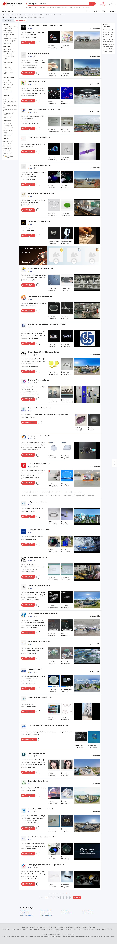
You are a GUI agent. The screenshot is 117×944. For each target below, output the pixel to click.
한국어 (75, 929)
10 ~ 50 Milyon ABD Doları (8, 114)
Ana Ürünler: (24, 32)
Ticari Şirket (8, 49)
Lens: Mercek (26, 492)
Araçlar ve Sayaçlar (10, 38)
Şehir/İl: (23, 37)
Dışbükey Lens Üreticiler (110, 30)
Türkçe (103, 929)
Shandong (7, 148)
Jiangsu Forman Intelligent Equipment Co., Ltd (43, 613)
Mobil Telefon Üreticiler (109, 39)
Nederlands (87, 929)
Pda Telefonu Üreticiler (46, 910)
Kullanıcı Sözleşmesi (42, 927)
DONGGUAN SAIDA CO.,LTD (39, 464)
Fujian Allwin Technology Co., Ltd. (39, 221)
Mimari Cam (77, 492)
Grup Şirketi (7, 54)
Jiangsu (7, 143)
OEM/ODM (8, 65)
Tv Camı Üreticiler (24, 910)
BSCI (6, 89)
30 (66, 893)
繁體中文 (25, 929)
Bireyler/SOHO (8, 56)
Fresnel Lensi (90, 495)
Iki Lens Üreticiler (24, 913)
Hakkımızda (25, 927)
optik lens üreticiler (51, 7)
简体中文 (19, 929)
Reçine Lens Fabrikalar (87, 913)
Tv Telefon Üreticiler (108, 49)
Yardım (96, 11)
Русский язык (68, 929)
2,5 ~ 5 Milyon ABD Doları (10, 110)
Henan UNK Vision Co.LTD (36, 753)
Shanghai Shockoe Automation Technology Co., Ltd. (45, 26)
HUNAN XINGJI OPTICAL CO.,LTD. (39, 530)
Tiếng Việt (109, 929)
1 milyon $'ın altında (8, 98)
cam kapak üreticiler (62, 7)
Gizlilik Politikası (53, 927)
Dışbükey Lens (79, 495)
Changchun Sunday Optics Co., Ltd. (39, 408)
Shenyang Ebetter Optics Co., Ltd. (39, 436)
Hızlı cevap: (24, 123)
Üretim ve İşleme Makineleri (8, 31)
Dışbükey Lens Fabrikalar (26, 915)
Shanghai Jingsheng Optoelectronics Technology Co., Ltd (46, 324)
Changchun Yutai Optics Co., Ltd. (38, 380)
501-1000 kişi (8, 133)
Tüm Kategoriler (8, 11)
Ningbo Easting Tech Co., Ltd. (37, 558)
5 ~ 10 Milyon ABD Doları (10, 106)
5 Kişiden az (8, 128)
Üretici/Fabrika (9, 51)
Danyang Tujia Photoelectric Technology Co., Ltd (44, 109)
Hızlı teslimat (8, 70)
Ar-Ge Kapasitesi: (26, 35)
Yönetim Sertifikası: (26, 67)
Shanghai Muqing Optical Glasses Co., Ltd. (42, 837)
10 (63, 893)
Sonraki (76, 897)
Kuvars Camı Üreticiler (87, 910)
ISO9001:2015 (8, 85)
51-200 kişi (7, 125)
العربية (80, 929)
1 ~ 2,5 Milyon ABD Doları (10, 102)
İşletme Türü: (24, 60)
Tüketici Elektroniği (10, 41)
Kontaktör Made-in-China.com (66, 927)
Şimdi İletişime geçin (29, 42)
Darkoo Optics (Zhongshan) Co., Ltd (39, 586)
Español (43, 929)
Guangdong (8, 141)
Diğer (5, 59)
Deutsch (49, 929)
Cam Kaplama (56, 492)
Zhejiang (7, 146)
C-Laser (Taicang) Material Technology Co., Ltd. (43, 352)
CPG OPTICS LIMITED (35, 669)
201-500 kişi (8, 130)
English (13, 929)
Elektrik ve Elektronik (8, 35)
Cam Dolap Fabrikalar (66, 913)
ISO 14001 (7, 82)
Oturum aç (112, 5)
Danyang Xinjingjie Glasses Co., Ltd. (39, 697)
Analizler (85, 927)
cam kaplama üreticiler (74, 7)
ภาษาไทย (98, 929)
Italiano (61, 929)
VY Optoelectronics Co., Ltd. (37, 502)
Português (55, 929)
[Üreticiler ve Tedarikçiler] (12, 4)
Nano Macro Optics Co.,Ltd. (37, 81)
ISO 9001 (7, 80)
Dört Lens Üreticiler (45, 913)
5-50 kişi (7, 123)
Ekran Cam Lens (55, 495)
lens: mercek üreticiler (40, 7)
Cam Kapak (45, 492)
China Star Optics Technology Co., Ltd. (40, 268)
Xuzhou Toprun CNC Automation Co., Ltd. (41, 809)
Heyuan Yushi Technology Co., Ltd (39, 54)
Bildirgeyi (32, 927)
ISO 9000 (7, 87)
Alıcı (87, 11)
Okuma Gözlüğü (67, 495)
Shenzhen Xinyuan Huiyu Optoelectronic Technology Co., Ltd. (48, 725)
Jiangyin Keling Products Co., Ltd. (41, 193)
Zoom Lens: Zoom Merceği (29, 495)
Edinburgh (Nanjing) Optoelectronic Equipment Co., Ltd (46, 865)
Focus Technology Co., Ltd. (57, 934)
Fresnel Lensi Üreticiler (109, 32)
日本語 (30, 929)
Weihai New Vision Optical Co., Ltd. (39, 641)
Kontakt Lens (67, 492)
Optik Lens (36, 492)
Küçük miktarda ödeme (8, 73)
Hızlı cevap (8, 67)
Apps (104, 11)
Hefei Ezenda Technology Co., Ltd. (39, 137)
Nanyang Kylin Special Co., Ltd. (40, 296)
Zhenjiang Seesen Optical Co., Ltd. (39, 165)
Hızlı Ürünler (78, 927)
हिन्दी (93, 929)
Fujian (6, 151)
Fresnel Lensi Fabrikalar (46, 915)
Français (36, 929)
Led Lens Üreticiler (65, 910)
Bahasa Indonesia (58, 931)
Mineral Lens (43, 495)
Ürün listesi (8, 20)
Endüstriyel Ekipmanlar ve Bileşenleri (10, 27)
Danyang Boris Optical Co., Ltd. (38, 781)
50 (70, 893)
